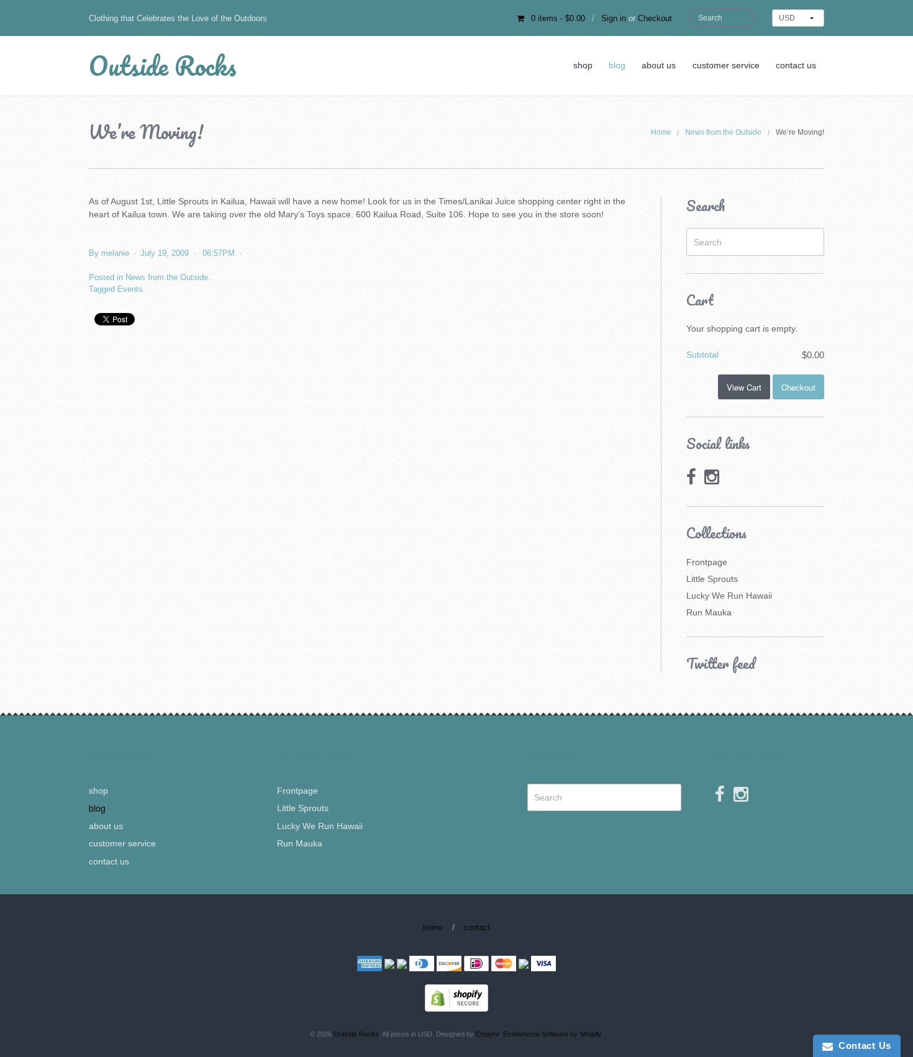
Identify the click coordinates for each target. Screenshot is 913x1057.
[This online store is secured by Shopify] (456, 997)
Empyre (487, 1034)
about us (659, 65)
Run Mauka (709, 612)
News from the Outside (723, 132)
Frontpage (706, 562)
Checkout (655, 18)
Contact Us (862, 1045)
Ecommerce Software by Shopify (552, 1034)
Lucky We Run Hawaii (729, 596)
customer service (726, 65)
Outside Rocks (162, 65)
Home (661, 132)
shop (583, 65)
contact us (796, 65)
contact (476, 927)
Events (130, 289)
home (433, 927)
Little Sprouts (712, 579)
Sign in (613, 18)
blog (617, 65)
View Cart (744, 387)
